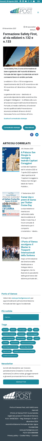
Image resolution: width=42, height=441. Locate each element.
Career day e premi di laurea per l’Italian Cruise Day (28, 201)
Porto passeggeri (32, 334)
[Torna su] (38, 437)
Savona (13, 329)
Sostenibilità (14, 342)
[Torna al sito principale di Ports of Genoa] (17, 396)
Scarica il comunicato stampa (15, 118)
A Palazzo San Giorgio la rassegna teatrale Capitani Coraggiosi (29, 158)
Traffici (37, 338)
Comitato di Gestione (9, 334)
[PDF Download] (38, 28)
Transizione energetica (28, 342)
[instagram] (28, 1)
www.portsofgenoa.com (21, 298)
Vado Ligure (22, 329)
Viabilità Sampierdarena (10, 355)
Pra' (30, 329)
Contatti (35, 435)
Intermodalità (21, 338)
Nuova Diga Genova (26, 347)
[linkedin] (23, 1)
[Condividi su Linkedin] (37, 134)
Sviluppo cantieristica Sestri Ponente (24, 351)
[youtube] (26, 1)
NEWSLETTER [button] (21, 382)
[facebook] (20, 1)
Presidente (21, 334)
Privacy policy (13, 435)
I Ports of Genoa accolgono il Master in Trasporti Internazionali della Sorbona (29, 248)
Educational (29, 127)
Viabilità (5, 342)
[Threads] (31, 1)
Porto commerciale (8, 338)
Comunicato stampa (12, 127)
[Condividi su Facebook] (32, 134)
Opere (36, 329)
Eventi (29, 338)
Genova (5, 329)
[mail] (34, 1)
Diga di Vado (6, 351)
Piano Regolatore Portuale (10, 347)
